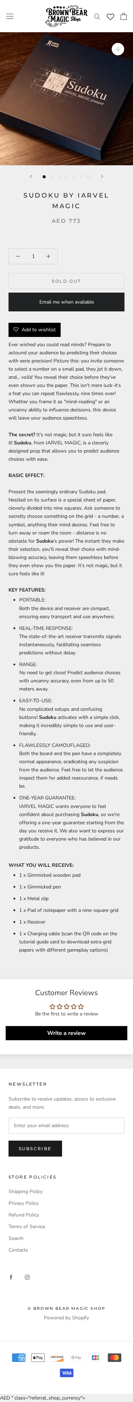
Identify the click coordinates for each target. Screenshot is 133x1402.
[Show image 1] (44, 176)
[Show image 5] (74, 176)
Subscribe (35, 1148)
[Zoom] (118, 49)
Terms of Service (27, 1226)
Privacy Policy (24, 1203)
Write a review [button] (66, 1033)
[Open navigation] (9, 16)
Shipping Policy (26, 1191)
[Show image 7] (88, 176)
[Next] (102, 176)
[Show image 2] (51, 176)
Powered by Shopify (66, 1317)
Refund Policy (24, 1215)
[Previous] (31, 176)
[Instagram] (27, 1277)
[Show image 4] (66, 176)
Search (16, 1238)
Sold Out (66, 281)
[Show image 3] (59, 176)
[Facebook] (11, 1277)
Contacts (18, 1250)
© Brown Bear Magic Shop (67, 1308)
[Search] (97, 16)
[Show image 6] (81, 176)
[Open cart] (124, 16)
